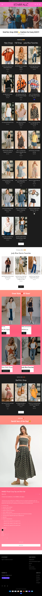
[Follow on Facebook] (2, 585)
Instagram (38, 582)
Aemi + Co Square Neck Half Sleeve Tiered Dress (21, 181)
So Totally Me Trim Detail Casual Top (7, 95)
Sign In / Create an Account (7, 559)
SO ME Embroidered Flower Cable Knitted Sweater (7, 66)
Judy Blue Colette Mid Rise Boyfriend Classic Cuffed (21, 237)
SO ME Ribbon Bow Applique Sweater (21, 66)
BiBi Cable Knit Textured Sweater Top (21, 123)
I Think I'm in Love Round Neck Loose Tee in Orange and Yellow (34, 405)
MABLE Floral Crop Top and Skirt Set (13, 491)
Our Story (38, 575)
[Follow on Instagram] (4, 585)
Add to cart (21, 542)
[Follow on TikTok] (7, 585)
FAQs (30, 565)
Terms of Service (32, 568)
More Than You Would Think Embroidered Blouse (7, 237)
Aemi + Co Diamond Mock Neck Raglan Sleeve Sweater (34, 95)
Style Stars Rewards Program (34, 561)
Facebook (38, 579)
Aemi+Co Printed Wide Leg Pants (34, 181)
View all (21, 243)
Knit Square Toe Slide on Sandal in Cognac (21, 404)
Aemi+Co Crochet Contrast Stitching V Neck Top (34, 209)
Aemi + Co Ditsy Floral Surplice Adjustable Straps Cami (21, 152)
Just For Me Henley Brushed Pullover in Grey (7, 209)
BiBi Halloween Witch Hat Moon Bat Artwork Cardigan (21, 95)
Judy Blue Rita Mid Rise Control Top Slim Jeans (8, 277)
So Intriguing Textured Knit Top (7, 122)
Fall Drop (18, 43)
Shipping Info (31, 559)
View (4, 333)
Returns (30, 563)
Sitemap (38, 577)
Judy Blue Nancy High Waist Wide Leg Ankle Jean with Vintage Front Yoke (21, 278)
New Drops (8, 43)
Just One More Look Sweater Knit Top (34, 151)
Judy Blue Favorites (31, 43)
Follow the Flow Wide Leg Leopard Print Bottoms (8, 151)
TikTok (37, 580)
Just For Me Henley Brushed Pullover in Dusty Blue (21, 209)
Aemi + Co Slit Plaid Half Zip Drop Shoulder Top (34, 123)
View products (5, 370)
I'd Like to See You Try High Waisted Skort (7, 181)
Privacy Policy (31, 567)
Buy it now (21, 545)
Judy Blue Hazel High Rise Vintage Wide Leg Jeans (34, 277)
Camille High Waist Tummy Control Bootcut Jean (34, 66)
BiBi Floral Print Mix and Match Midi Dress (8, 404)
